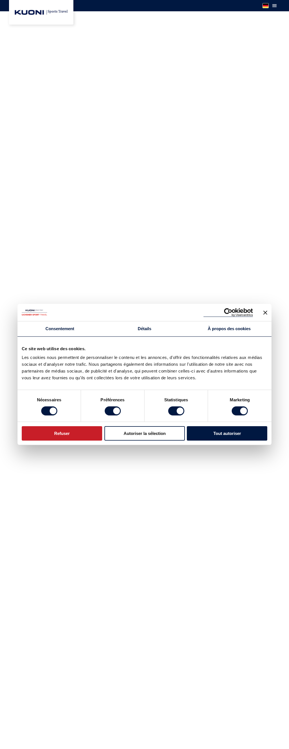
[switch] (113, 410)
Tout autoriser (227, 433)
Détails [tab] (144, 328)
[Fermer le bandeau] (265, 312)
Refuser (62, 433)
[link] (41, 12)
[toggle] (274, 5)
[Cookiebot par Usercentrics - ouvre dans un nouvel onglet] (228, 312)
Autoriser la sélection (145, 433)
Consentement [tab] (59, 328)
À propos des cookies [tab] (229, 328)
